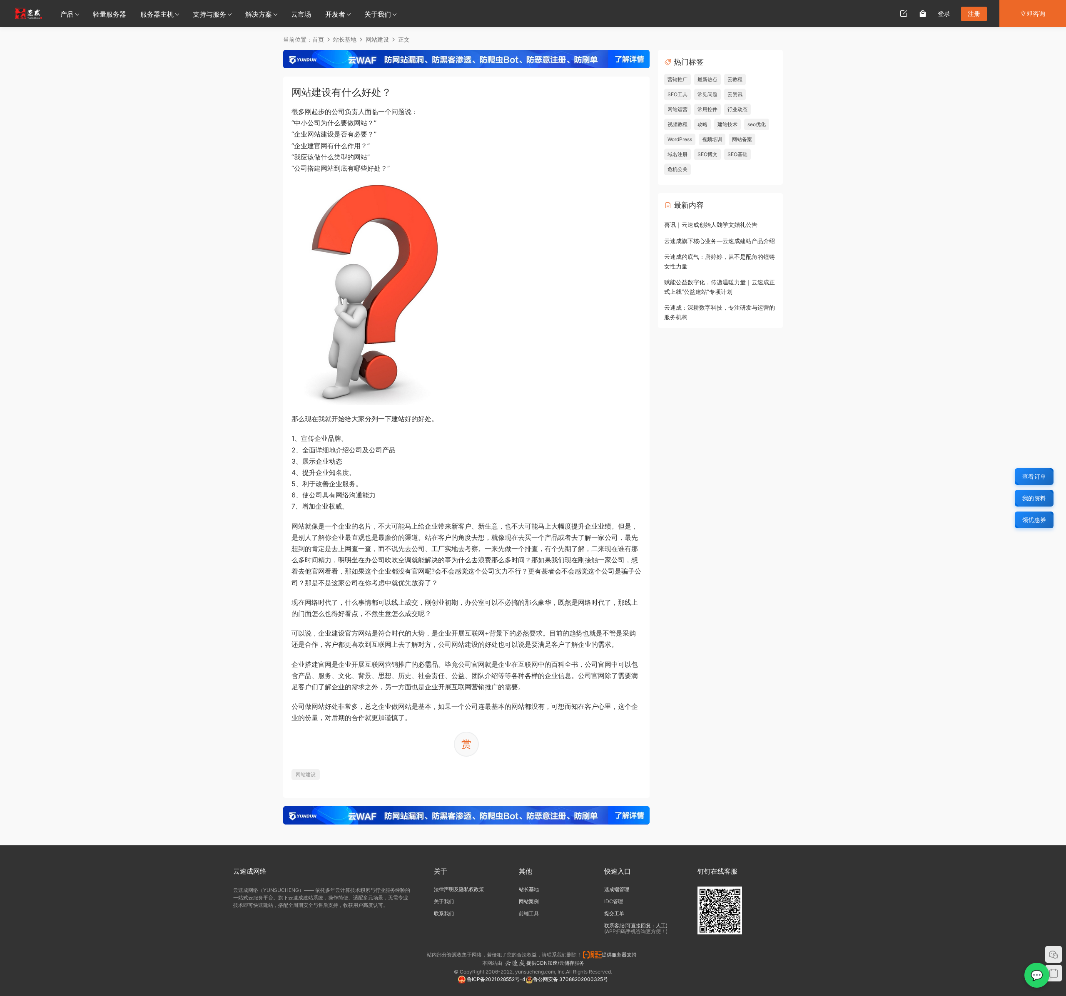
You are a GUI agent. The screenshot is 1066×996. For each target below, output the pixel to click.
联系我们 (444, 913)
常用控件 (707, 109)
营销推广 (677, 79)
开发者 (335, 14)
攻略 (702, 124)
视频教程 (677, 124)
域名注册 (677, 154)
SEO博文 (707, 154)
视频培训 (712, 139)
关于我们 (377, 14)
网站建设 (306, 774)
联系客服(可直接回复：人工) (635, 925)
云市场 (301, 14)
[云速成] (28, 13)
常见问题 (707, 94)
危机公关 (677, 169)
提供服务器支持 (620, 954)
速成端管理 (616, 889)
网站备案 (742, 139)
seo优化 (756, 124)
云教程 (734, 79)
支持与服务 (209, 14)
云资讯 (734, 94)
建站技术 (727, 124)
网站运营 (677, 109)
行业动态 (737, 109)
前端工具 (529, 913)
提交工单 (614, 913)
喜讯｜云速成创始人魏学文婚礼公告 (710, 224)
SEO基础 (737, 154)
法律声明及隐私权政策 (459, 889)
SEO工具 (677, 94)
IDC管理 (613, 901)
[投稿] (903, 13)
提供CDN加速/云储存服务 (555, 963)
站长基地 (529, 889)
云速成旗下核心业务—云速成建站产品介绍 (719, 240)
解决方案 (258, 14)
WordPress (679, 139)
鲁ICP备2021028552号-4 (496, 979)
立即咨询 (1032, 13)
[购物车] (923, 13)
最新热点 (707, 79)
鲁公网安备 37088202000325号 (570, 979)
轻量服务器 (109, 14)
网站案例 (529, 901)
